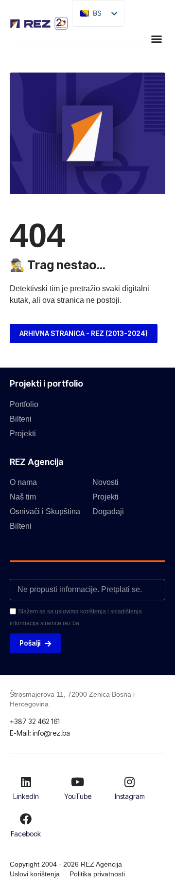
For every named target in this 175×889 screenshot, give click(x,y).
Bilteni (21, 419)
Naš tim (23, 497)
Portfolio (24, 404)
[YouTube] (78, 782)
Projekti (23, 433)
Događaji (108, 511)
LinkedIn (26, 796)
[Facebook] (26, 819)
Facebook (26, 834)
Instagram (130, 796)
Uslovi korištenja (35, 874)
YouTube (77, 796)
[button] (156, 39)
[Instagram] (130, 782)
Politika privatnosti (97, 874)
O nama (23, 482)
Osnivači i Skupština (45, 511)
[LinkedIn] (26, 782)
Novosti (105, 482)
